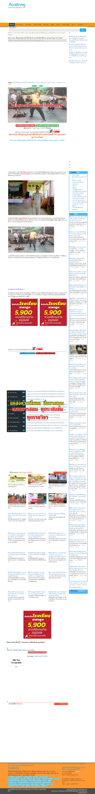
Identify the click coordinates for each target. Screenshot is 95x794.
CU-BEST (58, 82)
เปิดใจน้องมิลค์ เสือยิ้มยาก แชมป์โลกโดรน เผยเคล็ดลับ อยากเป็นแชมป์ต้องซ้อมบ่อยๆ (17, 579)
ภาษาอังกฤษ (44, 778)
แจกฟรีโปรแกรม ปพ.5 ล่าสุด (27, 353)
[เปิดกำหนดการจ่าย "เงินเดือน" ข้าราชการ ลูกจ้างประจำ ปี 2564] (37, 479)
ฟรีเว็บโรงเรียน (65, 24)
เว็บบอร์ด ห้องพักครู (77, 207)
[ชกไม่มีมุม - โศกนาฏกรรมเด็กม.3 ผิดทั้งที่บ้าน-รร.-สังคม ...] (78, 248)
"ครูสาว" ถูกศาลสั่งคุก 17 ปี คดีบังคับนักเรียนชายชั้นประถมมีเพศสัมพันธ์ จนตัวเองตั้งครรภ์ (78, 441)
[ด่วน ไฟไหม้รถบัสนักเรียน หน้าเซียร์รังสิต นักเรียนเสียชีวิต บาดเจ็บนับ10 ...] (78, 287)
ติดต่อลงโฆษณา (45, 786)
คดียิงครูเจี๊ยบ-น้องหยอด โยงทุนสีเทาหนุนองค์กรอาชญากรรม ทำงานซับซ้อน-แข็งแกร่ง (78, 573)
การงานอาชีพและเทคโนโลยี (35, 782)
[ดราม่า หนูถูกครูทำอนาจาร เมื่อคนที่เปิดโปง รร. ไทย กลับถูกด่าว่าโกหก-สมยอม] (58, 478)
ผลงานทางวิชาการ (57, 764)
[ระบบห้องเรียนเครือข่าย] (78, 587)
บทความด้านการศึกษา (78, 198)
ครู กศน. (58, 24)
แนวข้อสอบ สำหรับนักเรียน (79, 191)
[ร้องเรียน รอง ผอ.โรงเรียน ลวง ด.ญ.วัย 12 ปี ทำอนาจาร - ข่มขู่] (78, 465)
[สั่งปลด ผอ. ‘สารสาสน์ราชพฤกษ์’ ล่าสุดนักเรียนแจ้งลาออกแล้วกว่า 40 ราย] (37, 515)
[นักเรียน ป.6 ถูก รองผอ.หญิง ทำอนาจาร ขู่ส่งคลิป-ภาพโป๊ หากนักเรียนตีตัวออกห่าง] (78, 451)
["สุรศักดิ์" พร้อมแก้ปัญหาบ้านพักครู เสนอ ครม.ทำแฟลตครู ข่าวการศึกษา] (78, 366)
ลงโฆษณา (75, 209)
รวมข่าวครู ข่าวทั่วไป (18, 33)
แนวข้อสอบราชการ (77, 189)
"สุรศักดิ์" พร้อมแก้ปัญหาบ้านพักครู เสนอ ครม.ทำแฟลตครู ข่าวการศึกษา (78, 371)
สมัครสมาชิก (29, 765)
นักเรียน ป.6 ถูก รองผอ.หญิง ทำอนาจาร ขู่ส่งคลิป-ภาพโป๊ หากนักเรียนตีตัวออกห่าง (77, 456)
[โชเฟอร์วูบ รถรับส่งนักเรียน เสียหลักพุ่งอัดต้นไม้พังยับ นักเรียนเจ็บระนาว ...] (78, 260)
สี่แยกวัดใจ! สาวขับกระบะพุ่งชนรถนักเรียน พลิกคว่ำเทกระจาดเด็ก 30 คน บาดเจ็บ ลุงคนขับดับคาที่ (78, 517)
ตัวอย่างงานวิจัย (76, 180)
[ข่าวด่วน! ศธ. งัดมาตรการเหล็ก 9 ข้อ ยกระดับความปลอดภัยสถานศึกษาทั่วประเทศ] (78, 219)
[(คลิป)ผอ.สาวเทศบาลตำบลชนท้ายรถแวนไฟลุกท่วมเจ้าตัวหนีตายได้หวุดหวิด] (78, 409)
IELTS (37, 82)
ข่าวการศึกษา (11, 764)
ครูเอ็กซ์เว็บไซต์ (74, 784)
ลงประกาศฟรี (21, 765)
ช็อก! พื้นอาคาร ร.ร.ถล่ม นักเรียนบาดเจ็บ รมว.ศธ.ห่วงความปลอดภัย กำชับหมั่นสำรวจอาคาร (57, 560)
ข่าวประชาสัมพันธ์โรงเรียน (13, 778)
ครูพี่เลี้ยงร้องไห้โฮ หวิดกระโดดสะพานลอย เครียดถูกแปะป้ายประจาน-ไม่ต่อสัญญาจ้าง (37, 540)
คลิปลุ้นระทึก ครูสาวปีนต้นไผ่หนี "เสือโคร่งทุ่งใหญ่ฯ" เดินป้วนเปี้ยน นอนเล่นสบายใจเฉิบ (58, 599)
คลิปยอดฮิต (35, 777)
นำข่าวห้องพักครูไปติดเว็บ (68, 771)
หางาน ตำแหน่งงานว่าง (78, 200)
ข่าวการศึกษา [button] (19, 24)
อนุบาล (27, 784)
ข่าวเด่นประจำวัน (12, 765)
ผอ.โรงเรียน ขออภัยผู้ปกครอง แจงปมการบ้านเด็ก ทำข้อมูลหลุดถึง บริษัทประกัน (78, 558)
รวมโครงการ (76, 764)
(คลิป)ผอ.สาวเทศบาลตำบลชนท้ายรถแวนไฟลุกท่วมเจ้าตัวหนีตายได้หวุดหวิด (78, 415)
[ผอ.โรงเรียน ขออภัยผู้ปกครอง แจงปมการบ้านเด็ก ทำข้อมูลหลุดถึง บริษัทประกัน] (78, 553)
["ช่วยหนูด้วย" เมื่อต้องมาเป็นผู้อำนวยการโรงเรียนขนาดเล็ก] (37, 593)
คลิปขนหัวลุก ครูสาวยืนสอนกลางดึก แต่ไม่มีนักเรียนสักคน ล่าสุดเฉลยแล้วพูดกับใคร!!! (78, 532)
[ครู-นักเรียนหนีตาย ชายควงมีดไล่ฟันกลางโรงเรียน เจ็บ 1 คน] (78, 541)
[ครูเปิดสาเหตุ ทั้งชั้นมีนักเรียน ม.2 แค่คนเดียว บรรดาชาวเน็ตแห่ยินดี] (78, 496)
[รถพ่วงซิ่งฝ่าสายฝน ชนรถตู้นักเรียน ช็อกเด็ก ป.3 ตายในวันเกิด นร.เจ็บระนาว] (17, 593)
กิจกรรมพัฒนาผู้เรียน (12, 784)
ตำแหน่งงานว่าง (18, 777)
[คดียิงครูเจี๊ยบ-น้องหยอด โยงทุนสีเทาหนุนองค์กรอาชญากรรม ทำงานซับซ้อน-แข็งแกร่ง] (78, 568)
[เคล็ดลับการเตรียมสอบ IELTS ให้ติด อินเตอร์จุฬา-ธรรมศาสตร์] (78, 299)
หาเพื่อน (47, 784)
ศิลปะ (34, 778)
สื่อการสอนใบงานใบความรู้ (14, 780)
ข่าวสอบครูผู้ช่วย (76, 195)
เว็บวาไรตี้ (81, 791)
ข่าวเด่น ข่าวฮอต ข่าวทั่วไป (79, 197)
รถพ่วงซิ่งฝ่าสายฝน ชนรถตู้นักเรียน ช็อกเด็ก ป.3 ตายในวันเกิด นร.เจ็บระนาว (16, 599)
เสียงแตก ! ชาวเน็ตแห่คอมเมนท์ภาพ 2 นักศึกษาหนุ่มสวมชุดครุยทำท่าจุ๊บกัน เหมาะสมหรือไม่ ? (16, 540)
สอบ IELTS (44, 82)
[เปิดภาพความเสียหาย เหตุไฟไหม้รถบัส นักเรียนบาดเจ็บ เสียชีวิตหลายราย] (78, 273)
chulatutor (76, 583)
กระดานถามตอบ (46, 764)
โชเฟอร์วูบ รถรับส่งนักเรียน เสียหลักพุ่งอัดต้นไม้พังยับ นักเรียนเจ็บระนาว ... (78, 265)
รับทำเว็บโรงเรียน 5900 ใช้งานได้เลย (22, 82)
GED (33, 82)
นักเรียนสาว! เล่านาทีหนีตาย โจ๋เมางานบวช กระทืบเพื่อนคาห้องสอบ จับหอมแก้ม (36, 506)
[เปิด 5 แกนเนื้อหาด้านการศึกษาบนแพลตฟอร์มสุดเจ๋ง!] (17, 479)
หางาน (52, 784)
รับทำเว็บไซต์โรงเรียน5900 (71, 791)
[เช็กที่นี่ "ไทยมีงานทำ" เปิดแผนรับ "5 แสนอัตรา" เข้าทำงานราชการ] (78, 62)
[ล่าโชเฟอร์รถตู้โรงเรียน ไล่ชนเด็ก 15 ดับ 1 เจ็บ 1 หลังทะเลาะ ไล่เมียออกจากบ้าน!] (58, 498)
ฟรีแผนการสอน (38, 24)
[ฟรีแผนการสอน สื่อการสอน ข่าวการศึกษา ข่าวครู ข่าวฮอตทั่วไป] (17, 6)
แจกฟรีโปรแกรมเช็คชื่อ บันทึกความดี (47, 125)
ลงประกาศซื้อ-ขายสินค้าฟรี (79, 202)
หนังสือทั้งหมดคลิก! (63, 704)
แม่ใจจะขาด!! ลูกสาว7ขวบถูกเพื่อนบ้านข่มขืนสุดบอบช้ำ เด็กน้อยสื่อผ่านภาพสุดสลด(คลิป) (37, 579)
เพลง (16, 256)
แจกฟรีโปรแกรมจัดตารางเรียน (25, 125)
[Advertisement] (57, 12)
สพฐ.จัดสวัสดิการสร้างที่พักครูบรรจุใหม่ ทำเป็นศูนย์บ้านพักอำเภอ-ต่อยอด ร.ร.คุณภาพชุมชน (78, 337)
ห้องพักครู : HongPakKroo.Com (79, 789)
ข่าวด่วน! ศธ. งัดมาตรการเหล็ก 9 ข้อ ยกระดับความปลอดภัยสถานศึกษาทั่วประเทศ (78, 224)
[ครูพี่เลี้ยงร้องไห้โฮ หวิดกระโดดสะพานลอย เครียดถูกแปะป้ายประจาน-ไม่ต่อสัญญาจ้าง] (37, 535)
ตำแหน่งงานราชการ (35, 764)
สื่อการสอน (46, 24)
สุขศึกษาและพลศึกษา (47, 782)
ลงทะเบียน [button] (80, 24)
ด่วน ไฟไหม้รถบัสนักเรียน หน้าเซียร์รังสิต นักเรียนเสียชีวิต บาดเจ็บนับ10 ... (78, 292)
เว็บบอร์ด (22, 786)
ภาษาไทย (39, 778)
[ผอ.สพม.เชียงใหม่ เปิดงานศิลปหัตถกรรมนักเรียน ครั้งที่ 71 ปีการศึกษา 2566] (78, 394)
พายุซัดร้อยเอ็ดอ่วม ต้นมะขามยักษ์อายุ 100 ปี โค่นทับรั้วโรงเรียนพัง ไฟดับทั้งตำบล (17, 506)
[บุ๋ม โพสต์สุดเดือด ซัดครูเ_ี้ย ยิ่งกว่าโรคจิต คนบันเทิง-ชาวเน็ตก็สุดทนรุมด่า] (17, 554)
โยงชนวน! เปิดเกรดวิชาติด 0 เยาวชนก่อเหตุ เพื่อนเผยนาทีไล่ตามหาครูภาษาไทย (78, 239)
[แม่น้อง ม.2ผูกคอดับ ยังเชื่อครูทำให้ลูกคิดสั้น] (58, 514)
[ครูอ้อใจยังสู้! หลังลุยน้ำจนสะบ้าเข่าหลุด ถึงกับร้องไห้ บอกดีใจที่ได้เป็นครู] (37, 554)
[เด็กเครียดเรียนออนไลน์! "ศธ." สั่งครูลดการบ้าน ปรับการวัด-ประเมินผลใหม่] (17, 515)
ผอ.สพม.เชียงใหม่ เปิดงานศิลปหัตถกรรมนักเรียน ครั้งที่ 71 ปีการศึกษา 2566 (77, 400)
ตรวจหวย (17, 786)
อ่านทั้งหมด (63, 472)
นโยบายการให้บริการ (36, 786)
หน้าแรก (12, 24)
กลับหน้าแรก (55, 791)
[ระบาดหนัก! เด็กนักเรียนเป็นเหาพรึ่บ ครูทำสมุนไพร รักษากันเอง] (58, 573)
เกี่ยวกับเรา (28, 786)
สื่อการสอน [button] (28, 24)
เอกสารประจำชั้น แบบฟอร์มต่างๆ (35, 780)
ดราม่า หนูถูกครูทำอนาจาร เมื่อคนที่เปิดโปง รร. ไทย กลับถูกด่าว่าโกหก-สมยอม (57, 486)
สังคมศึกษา (50, 778)
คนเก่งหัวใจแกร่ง (21, 784)
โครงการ (74, 186)
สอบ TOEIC (51, 82)
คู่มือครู (52, 24)
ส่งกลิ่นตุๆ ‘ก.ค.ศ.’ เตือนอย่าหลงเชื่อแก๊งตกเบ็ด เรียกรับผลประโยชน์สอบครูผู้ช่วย (78, 356)
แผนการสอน (75, 175)
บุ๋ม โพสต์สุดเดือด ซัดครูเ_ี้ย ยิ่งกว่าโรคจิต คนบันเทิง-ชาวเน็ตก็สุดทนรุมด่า (16, 560)
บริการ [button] (73, 24)
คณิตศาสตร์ (29, 778)
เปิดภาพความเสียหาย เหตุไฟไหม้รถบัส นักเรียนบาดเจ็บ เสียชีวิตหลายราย (78, 279)
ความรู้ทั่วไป (42, 784)
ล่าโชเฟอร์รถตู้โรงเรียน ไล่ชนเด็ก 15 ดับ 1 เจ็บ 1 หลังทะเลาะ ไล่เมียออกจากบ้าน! (57, 506)
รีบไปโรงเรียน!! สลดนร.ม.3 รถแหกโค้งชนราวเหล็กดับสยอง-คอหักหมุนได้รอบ (57, 540)
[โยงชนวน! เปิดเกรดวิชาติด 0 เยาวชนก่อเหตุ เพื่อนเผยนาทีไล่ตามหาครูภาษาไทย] (78, 234)
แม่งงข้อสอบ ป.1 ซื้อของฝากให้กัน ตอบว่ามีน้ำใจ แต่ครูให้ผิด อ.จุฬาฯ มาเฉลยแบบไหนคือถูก (78, 385)
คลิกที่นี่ (72, 780)
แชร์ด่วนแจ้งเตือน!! (34, 784)
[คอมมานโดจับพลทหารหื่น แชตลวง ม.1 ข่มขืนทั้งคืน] (78, 424)
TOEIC (84, 585)
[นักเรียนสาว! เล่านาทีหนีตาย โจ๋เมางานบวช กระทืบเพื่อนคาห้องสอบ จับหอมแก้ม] (37, 498)
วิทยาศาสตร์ (23, 778)
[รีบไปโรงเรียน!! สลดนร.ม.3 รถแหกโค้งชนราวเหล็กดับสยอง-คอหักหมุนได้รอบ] (58, 535)
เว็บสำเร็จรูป (61, 791)
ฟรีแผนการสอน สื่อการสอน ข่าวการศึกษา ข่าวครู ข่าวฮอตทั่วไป (73, 768)
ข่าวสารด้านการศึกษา (78, 193)
